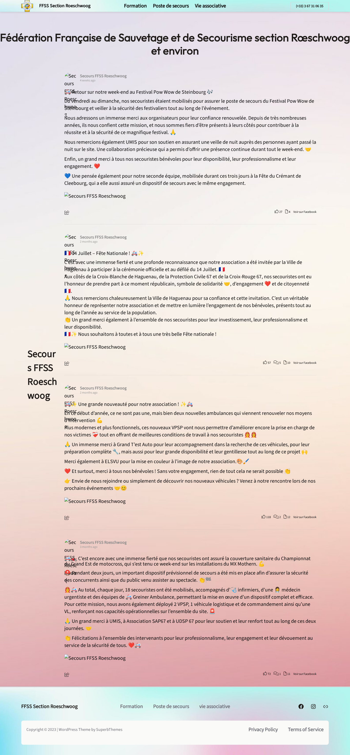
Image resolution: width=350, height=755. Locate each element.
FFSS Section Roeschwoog (64, 6)
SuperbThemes (109, 729)
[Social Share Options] (67, 213)
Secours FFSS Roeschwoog (42, 375)
